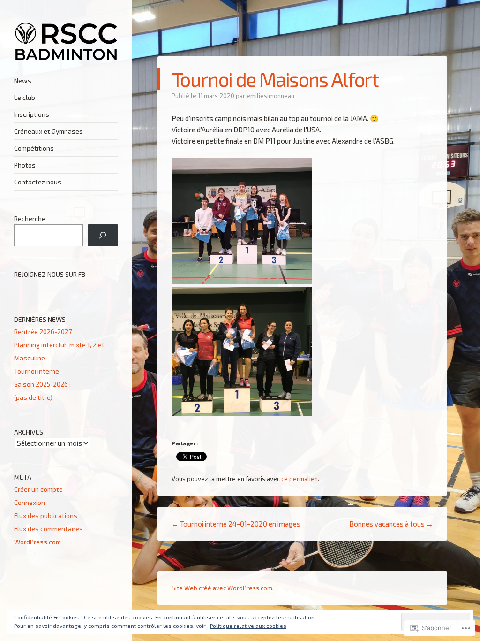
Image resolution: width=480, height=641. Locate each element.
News (22, 80)
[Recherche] (103, 235)
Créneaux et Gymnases (48, 131)
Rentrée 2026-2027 (43, 332)
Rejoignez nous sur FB (49, 274)
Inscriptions (31, 114)
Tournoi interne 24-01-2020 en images (236, 523)
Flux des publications (45, 515)
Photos (25, 165)
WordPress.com (37, 542)
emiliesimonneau (270, 95)
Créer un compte (38, 489)
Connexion (29, 502)
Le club (24, 97)
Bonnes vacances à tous (391, 523)
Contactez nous (37, 182)
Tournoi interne (36, 371)
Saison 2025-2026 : (44, 384)
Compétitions (34, 148)
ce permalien (299, 478)
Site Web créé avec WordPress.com (222, 588)
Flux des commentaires (48, 529)
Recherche (29, 218)
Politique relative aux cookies (248, 625)
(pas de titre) (33, 397)
